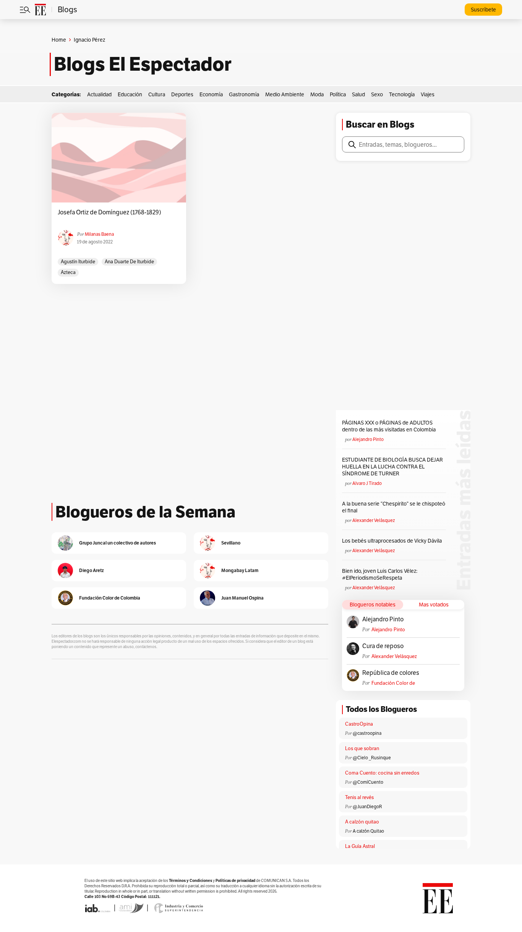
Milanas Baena (99, 234)
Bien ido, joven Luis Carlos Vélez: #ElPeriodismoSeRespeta (379, 574)
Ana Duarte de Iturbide (129, 261)
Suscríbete (483, 9)
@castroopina (367, 733)
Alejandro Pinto (368, 439)
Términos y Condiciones (190, 880)
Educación (130, 94)
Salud (358, 94)
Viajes (427, 94)
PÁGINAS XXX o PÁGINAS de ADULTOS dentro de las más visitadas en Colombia (389, 426)
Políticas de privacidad (235, 880)
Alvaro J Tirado (367, 483)
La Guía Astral (360, 846)
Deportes (182, 94)
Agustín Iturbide (78, 261)
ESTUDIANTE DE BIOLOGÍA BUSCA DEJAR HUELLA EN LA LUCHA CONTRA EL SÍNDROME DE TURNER (392, 466)
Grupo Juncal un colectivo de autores (117, 543)
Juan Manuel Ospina (242, 598)
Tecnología (402, 94)
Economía (211, 94)
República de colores (390, 673)
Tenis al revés (359, 797)
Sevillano (230, 543)
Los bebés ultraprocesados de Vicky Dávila (393, 540)
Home (59, 39)
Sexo (377, 94)
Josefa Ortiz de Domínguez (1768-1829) (109, 212)
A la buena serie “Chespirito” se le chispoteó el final (393, 507)
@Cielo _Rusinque (372, 757)
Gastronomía (244, 94)
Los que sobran (362, 748)
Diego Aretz (91, 570)
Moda (317, 94)
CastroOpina (359, 724)
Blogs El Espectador (143, 64)
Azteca (68, 272)
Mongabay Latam (239, 570)
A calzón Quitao (368, 831)
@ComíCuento (368, 782)
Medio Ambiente (284, 94)
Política (338, 94)
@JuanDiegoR (367, 806)
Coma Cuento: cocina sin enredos (382, 773)
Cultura (156, 94)
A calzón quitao (362, 822)
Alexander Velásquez (373, 520)
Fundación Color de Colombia (393, 683)
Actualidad (99, 94)
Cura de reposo (383, 646)
